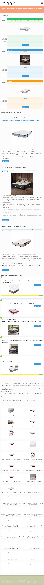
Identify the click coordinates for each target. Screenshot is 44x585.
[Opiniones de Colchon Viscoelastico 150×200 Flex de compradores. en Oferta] (11, 411)
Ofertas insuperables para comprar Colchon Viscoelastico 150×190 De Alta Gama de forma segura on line (33, 548)
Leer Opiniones (25, 45)
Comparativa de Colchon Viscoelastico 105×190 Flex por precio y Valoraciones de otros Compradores (11, 515)
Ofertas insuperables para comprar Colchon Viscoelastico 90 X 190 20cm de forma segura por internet (32, 526)
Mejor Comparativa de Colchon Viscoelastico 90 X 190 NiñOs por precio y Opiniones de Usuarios (33, 504)
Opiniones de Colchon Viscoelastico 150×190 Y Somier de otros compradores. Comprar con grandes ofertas (11, 437)
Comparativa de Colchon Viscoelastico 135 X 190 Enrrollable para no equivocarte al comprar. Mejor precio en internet (33, 570)
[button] (42, 3)
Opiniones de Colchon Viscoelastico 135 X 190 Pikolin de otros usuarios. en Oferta (11, 570)
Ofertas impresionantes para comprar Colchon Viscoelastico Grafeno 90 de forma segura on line (33, 493)
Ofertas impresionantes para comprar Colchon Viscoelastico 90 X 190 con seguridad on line (11, 459)
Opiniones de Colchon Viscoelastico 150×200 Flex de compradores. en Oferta (11, 415)
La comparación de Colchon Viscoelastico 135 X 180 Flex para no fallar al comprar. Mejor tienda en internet (33, 426)
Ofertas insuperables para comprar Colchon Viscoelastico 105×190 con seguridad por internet (33, 515)
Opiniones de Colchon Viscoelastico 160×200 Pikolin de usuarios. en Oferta (33, 559)
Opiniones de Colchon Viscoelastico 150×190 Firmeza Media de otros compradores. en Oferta (33, 471)
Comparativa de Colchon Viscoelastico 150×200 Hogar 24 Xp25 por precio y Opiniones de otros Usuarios (33, 537)
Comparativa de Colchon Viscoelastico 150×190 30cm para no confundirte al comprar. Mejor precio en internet (32, 437)
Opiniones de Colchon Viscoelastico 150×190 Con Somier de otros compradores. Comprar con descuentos (33, 459)
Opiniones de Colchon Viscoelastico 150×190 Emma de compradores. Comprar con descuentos (11, 504)
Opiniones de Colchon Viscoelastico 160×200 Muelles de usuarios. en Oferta (11, 426)
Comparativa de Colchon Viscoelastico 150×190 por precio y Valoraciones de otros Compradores (11, 448)
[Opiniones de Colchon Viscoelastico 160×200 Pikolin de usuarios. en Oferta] (33, 554)
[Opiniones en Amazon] (22, 295)
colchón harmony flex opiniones (22, 577)
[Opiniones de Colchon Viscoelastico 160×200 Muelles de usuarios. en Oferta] (11, 422)
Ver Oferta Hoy (38, 284)
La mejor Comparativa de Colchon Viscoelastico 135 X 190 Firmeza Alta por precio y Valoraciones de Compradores (11, 482)
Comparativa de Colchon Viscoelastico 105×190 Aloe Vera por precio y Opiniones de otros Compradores (11, 471)
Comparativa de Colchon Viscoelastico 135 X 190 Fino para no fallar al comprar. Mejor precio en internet (32, 448)
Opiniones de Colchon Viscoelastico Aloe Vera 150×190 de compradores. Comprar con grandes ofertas (11, 526)
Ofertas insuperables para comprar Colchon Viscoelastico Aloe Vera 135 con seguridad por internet (11, 493)
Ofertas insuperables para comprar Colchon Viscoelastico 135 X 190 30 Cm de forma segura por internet (11, 537)
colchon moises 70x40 (22, 580)
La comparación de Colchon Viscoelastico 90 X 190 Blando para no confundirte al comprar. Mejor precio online (11, 548)
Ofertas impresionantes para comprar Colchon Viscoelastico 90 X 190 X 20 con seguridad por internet (11, 559)
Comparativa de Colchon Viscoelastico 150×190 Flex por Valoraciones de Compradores (32, 482)
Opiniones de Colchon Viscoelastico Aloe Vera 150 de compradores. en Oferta (33, 415)
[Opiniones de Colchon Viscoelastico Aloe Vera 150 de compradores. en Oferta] (33, 411)
